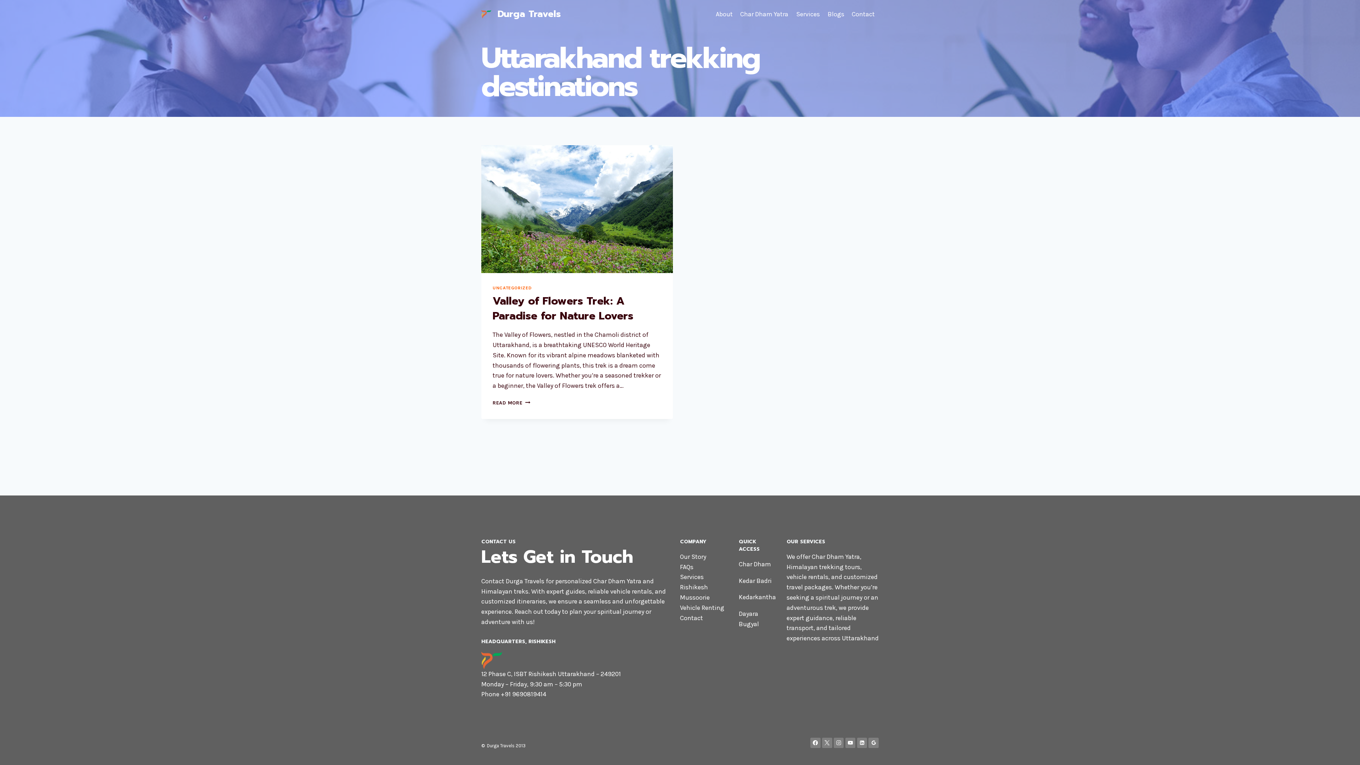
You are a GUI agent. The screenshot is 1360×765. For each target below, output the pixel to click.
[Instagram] (839, 743)
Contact (863, 14)
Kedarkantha (757, 597)
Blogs (836, 14)
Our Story (693, 557)
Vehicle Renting (702, 608)
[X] (827, 743)
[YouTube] (850, 743)
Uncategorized (512, 287)
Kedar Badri (755, 581)
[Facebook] (815, 743)
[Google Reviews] (873, 743)
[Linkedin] (862, 743)
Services (808, 14)
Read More (511, 403)
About (724, 14)
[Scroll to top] (1343, 752)
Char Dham (755, 564)
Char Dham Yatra (764, 14)
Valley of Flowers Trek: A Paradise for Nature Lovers (563, 308)
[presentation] (577, 209)
